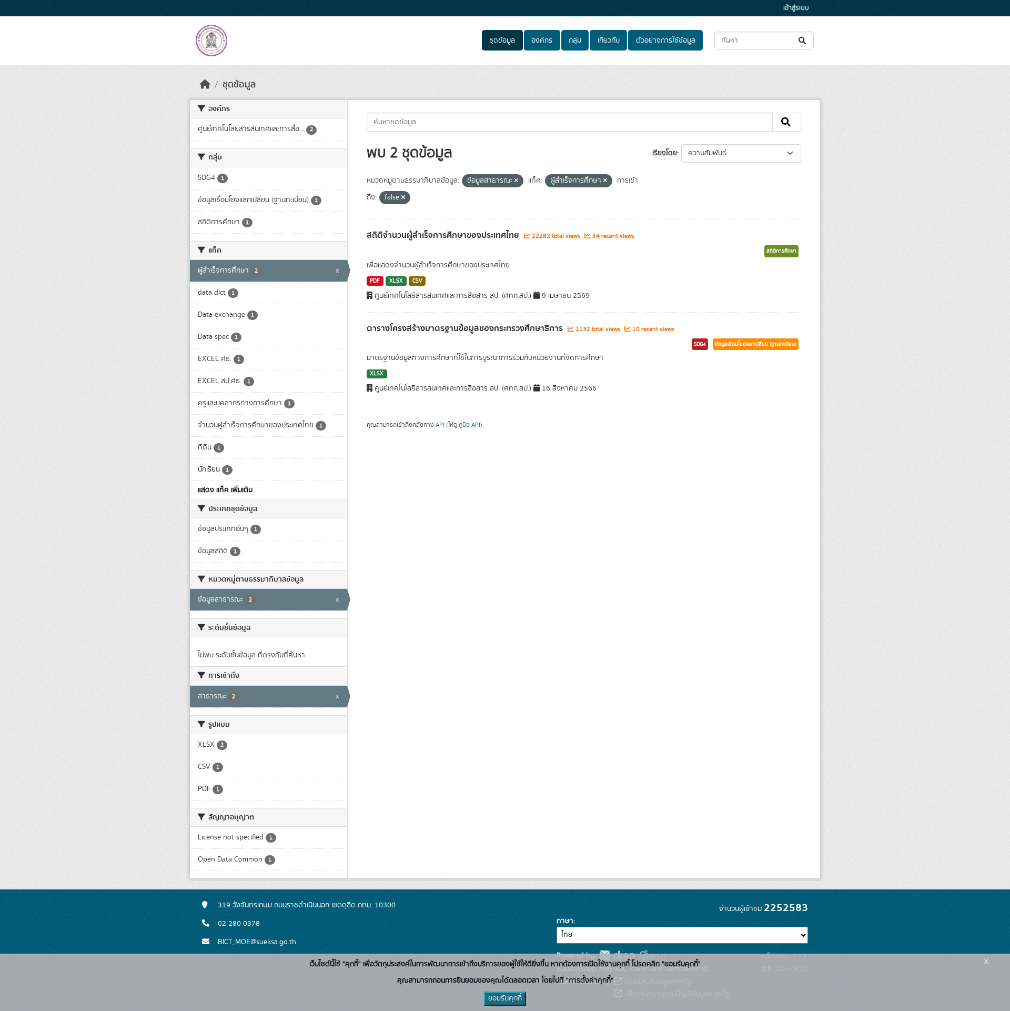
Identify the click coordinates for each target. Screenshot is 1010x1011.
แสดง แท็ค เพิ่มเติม (225, 490)
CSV (417, 281)
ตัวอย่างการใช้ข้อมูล (665, 40)
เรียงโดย (664, 153)
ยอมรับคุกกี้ (505, 998)
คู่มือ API (469, 424)
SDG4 (700, 344)
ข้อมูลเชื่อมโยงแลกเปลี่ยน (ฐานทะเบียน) (755, 344)
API (440, 424)
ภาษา (565, 921)
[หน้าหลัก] (205, 85)
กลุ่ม (575, 40)
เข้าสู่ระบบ (796, 8)
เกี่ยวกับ (609, 40)
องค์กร (541, 40)
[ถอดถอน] (516, 181)
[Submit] (803, 41)
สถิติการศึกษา (781, 251)
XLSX (396, 281)
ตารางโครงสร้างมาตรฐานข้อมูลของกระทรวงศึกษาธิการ (466, 328)
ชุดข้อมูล (502, 40)
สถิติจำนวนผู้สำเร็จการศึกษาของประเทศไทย (444, 235)
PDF (375, 281)
